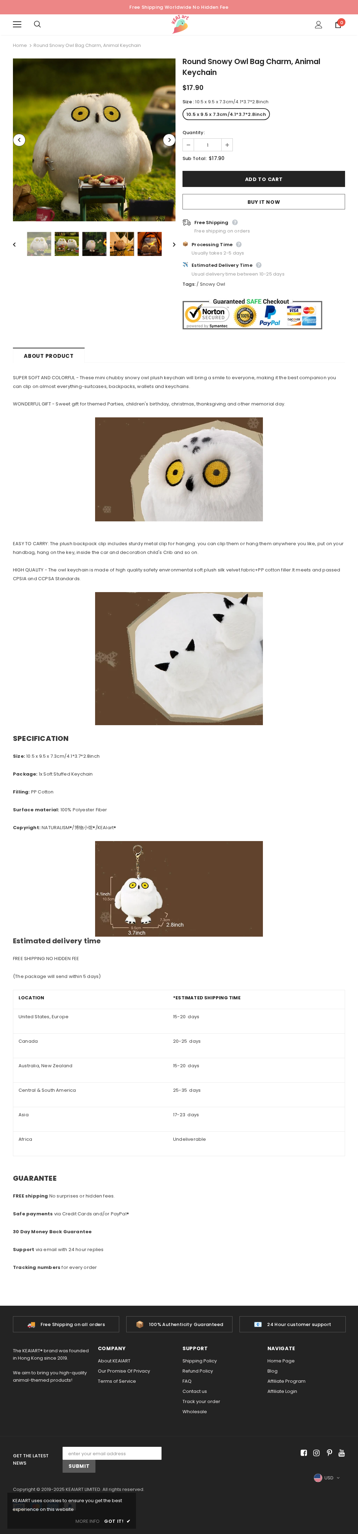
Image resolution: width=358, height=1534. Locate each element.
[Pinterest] (327, 1453)
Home (20, 45)
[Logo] (180, 24)
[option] (94, 139)
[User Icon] (318, 24)
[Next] (169, 140)
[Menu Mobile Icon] (17, 24)
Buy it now (264, 202)
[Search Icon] (44, 24)
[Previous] (19, 140)
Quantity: (193, 132)
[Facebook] (302, 1453)
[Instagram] (315, 1453)
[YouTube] (340, 1453)
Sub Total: (194, 158)
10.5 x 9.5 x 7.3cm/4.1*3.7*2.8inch (226, 114)
